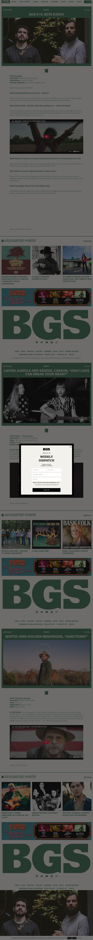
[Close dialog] (71, 447)
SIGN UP (46, 490)
